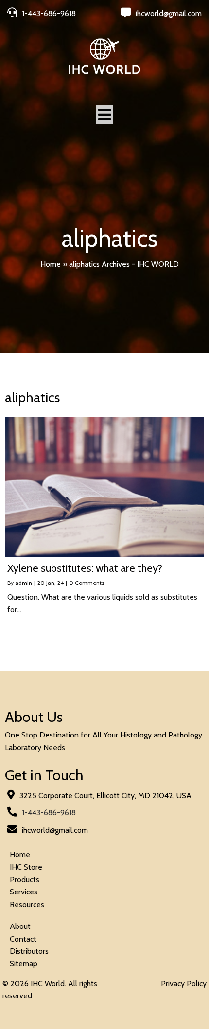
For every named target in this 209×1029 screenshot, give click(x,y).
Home (50, 264)
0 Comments (86, 582)
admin (23, 582)
